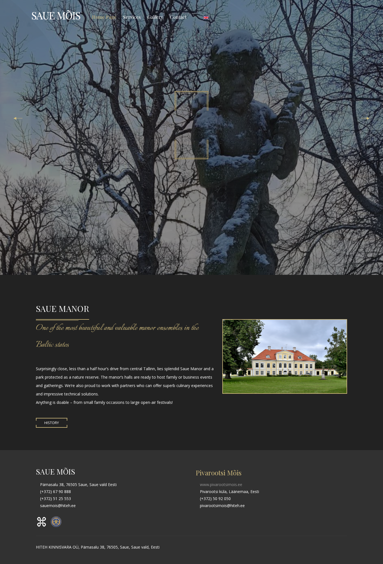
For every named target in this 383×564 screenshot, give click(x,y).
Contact (178, 17)
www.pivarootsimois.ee (220, 484)
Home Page (104, 17)
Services (132, 17)
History (51, 422)
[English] (206, 17)
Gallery (155, 17)
